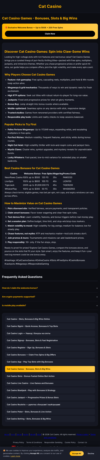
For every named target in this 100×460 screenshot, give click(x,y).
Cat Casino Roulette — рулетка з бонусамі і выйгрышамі (33, 404)
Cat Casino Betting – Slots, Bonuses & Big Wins (29, 419)
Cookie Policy (70, 442)
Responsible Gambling (53, 442)
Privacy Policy (18, 442)
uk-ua (19, 434)
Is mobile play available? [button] (14, 305)
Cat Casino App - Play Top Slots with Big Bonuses (30, 362)
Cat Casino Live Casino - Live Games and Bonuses (30, 383)
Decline (91, 453)
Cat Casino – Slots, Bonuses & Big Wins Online (28, 319)
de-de (32, 434)
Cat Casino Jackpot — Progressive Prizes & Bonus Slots (33, 397)
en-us (6, 434)
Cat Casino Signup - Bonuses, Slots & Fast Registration (32, 340)
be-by (26, 434)
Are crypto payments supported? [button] (18, 296)
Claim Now (50, 33)
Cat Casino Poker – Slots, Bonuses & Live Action (29, 412)
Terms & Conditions (34, 442)
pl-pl (39, 434)
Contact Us (82, 442)
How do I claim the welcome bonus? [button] (20, 288)
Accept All (76, 453)
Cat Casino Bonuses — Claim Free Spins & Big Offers (31, 355)
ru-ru (13, 434)
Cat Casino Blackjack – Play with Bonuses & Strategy (31, 390)
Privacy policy (83, 434)
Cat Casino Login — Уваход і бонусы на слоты (28, 333)
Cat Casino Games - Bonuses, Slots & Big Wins (28, 369)
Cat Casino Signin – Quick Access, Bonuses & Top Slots (32, 326)
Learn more (15, 456)
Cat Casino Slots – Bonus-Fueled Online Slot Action (31, 376)
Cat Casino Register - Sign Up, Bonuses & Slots (29, 347)
